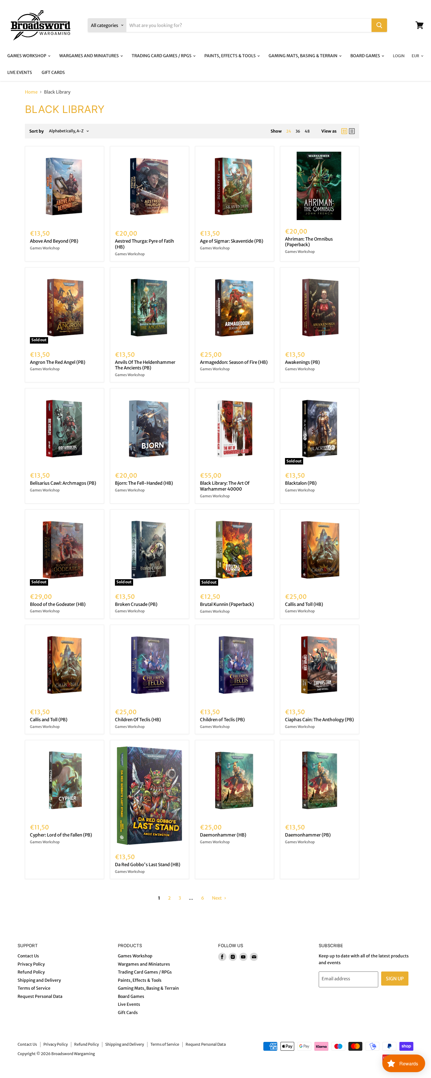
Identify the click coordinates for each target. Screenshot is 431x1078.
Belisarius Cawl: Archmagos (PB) (63, 483)
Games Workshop (27, 55)
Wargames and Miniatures (89, 55)
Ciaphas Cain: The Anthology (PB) (319, 719)
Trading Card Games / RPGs (162, 55)
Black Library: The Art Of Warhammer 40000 (225, 486)
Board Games (365, 55)
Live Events (19, 72)
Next (217, 898)
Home (31, 92)
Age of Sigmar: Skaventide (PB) (231, 241)
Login (399, 55)
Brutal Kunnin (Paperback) (227, 604)
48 (307, 131)
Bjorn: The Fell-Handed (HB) (144, 483)
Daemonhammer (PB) (308, 835)
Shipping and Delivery (39, 980)
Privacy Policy (31, 964)
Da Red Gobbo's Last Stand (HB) (147, 864)
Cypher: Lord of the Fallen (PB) (61, 835)
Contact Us (28, 956)
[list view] (352, 131)
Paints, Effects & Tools (230, 55)
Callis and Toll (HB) (304, 604)
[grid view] (344, 131)
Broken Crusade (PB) (136, 604)
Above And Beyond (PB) (54, 241)
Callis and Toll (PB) (48, 719)
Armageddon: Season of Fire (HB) (234, 362)
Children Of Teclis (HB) (138, 719)
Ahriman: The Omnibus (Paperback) (309, 242)
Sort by (36, 131)
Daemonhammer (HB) (223, 835)
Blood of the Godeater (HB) (58, 604)
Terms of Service (34, 988)
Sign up (395, 978)
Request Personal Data (40, 996)
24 (288, 131)
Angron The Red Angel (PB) (57, 362)
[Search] (379, 25)
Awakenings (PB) (302, 362)
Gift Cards (53, 72)
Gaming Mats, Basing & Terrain (303, 55)
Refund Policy (31, 972)
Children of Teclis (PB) (222, 719)
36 (298, 131)
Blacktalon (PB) (301, 483)
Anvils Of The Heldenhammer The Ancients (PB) (145, 365)
